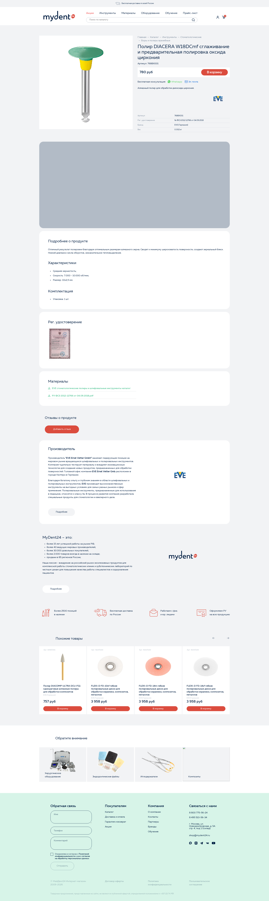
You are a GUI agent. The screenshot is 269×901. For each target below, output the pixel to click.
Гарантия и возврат (115, 822)
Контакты (153, 817)
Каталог (109, 812)
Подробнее (61, 512)
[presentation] (213, 638)
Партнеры (153, 822)
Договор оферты (114, 881)
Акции (108, 827)
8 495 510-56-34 (198, 817)
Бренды (152, 827)
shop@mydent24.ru (199, 835)
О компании (154, 812)
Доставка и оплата (115, 817)
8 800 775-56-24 (198, 813)
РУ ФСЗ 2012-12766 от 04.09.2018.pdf (72, 396)
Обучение (153, 832)
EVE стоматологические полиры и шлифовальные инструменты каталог (91, 388)
